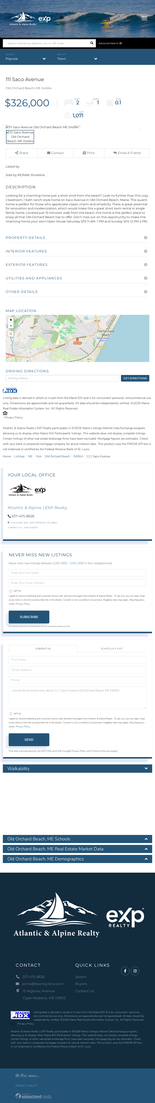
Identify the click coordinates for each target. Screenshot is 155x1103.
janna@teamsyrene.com (43, 984)
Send (29, 739)
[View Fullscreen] (11, 334)
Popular (12, 59)
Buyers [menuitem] (81, 984)
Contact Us (15, 527)
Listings (19, 456)
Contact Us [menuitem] (84, 991)
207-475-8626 (23, 516)
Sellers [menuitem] (80, 977)
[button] (92, 43)
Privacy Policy (13, 417)
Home (7, 456)
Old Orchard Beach (57, 456)
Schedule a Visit (111, 648)
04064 (78, 456)
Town (61, 59)
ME (30, 456)
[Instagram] (135, 971)
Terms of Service (101, 751)
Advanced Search (109, 43)
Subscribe (29, 617)
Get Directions (135, 378)
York (38, 456)
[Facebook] (125, 971)
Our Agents (31, 527)
